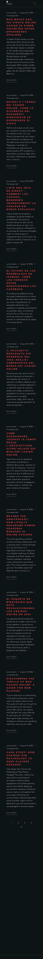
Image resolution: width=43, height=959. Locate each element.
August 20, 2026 (27, 344)
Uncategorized (12, 16)
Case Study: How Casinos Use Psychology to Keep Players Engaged (20, 758)
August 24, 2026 (27, 95)
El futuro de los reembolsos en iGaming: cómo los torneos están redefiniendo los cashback (21, 280)
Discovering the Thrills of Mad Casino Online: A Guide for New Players (20, 684)
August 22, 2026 (27, 181)
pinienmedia (11, 13)
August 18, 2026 (27, 672)
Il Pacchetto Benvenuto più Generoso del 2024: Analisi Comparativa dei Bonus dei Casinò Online (21, 359)
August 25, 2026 (27, 13)
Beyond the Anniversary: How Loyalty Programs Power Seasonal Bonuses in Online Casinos (21, 525)
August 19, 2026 (27, 427)
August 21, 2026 (27, 264)
